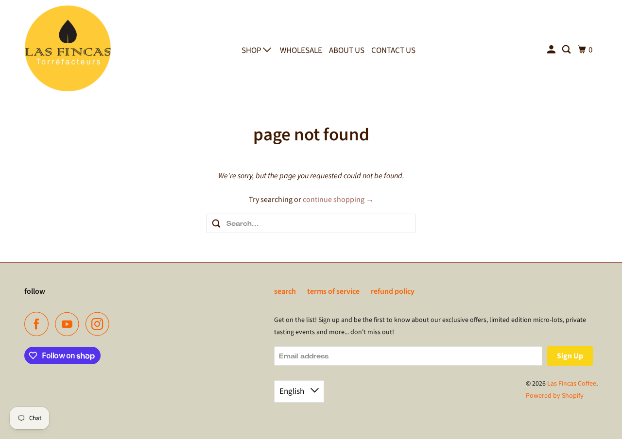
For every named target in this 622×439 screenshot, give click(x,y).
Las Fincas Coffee (571, 383)
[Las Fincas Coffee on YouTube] (69, 324)
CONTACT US (393, 50)
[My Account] (552, 50)
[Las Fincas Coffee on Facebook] (38, 324)
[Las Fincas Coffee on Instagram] (100, 324)
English (292, 391)
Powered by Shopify (555, 396)
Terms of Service (333, 291)
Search (285, 291)
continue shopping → (338, 199)
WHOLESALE (301, 50)
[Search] (567, 50)
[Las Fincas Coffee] (68, 47)
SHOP (252, 50)
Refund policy (393, 291)
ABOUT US (346, 50)
